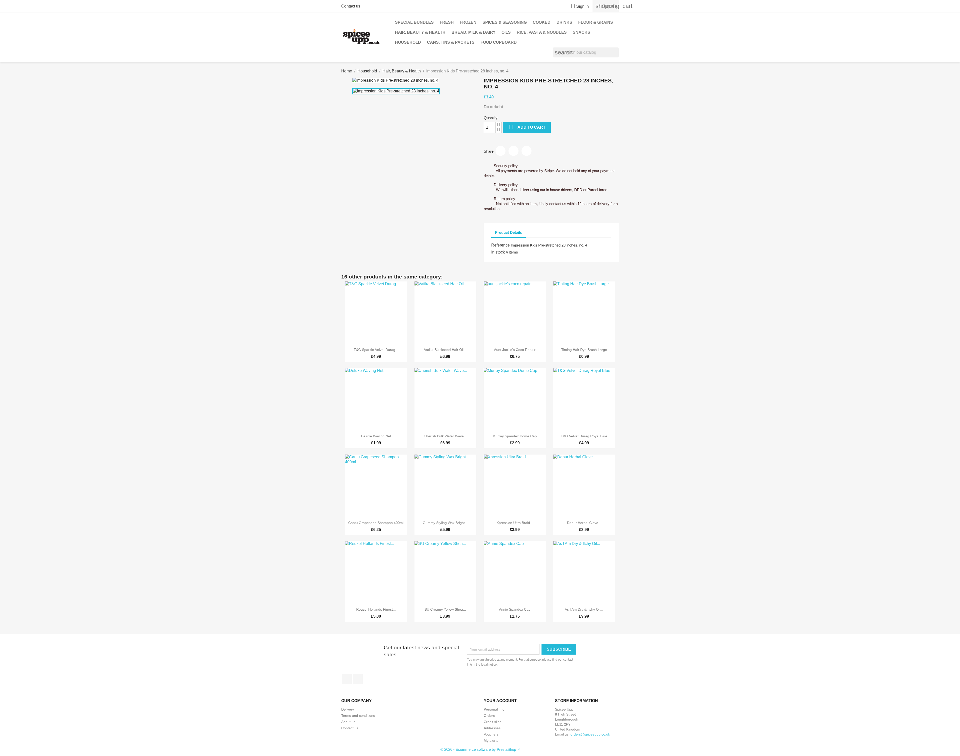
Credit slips (492, 722)
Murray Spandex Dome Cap (514, 436)
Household (408, 42)
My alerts (491, 741)
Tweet (513, 151)
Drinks (564, 22)
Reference (500, 245)
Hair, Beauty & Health (420, 32)
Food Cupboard (498, 42)
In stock (498, 252)
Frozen (468, 22)
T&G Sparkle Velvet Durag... (376, 350)
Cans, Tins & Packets (450, 42)
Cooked (541, 22)
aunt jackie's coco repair (515, 350)
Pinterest (527, 151)
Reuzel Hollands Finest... (376, 609)
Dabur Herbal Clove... (584, 523)
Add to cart (527, 127)
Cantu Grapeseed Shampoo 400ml (376, 523)
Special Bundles (414, 22)
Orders (489, 716)
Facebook (347, 679)
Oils (506, 32)
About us (348, 722)
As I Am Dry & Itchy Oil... (584, 609)
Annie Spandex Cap (514, 609)
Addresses (492, 728)
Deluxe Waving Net (376, 436)
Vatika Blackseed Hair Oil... (445, 350)
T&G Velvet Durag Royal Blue (584, 436)
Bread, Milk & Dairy (474, 32)
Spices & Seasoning (504, 22)
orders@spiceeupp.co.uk (590, 734)
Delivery (347, 709)
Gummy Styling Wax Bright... (445, 523)
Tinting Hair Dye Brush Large (584, 350)
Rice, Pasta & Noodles (542, 32)
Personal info (494, 709)
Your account (500, 701)
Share (501, 151)
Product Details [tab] (508, 232)
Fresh (447, 22)
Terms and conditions (358, 716)
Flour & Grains (595, 22)
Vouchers (491, 734)
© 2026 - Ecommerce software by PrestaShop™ (480, 749)
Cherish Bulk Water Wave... (445, 436)
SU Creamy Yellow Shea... (445, 609)
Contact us (350, 6)
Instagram (358, 679)
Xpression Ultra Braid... (514, 523)
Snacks (581, 32)
